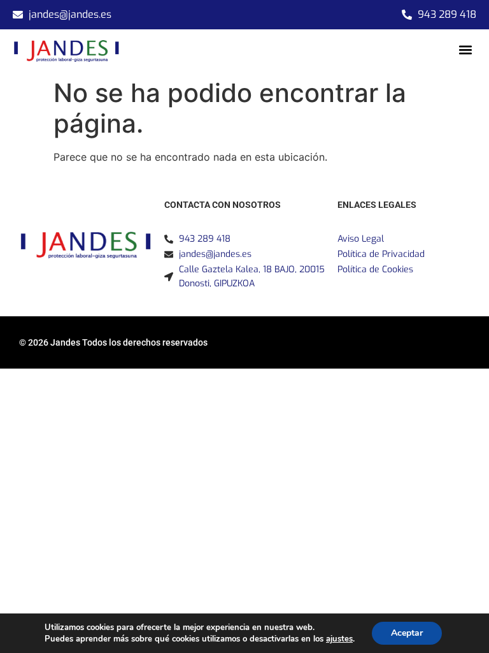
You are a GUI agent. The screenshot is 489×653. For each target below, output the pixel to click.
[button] (465, 49)
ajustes (339, 639)
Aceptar (407, 633)
